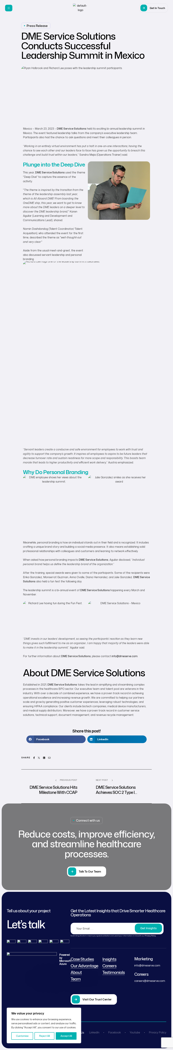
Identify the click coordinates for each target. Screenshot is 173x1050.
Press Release (37, 26)
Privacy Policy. (150, 935)
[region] (44, 1025)
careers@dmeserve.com (149, 981)
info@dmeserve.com (125, 656)
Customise (22, 1035)
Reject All (44, 1035)
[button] (153, 8)
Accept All (66, 1035)
